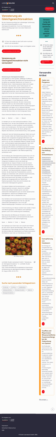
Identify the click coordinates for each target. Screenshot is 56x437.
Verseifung (13, 287)
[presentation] (13, 222)
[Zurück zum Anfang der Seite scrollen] (52, 409)
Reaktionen (30, 290)
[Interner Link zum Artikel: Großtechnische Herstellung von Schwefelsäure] (43, 232)
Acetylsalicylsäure (22, 287)
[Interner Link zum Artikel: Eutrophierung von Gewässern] (43, 324)
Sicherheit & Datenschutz (9, 428)
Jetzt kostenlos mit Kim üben (11, 51)
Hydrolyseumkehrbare (7, 290)
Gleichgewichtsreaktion (20, 290)
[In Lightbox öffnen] (18, 245)
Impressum (5, 425)
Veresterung (5, 287)
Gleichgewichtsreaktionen (8, 292)
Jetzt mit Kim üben (45, 62)
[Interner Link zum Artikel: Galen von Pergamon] (43, 141)
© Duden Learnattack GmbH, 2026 (28, 434)
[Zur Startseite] (8, 3)
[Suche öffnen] (53, 3)
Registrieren (49, 8)
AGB (3, 430)
